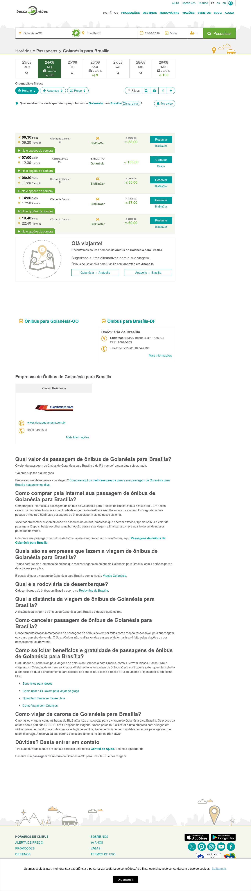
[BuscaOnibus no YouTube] (221, 846)
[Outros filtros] (171, 90)
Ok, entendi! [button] (125, 879)
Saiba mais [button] (219, 868)
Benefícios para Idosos (37, 683)
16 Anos (203, 3)
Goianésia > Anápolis (95, 272)
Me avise (166, 103)
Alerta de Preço (29, 842)
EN (224, 3)
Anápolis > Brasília (148, 272)
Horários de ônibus (32, 836)
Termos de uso (103, 854)
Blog (218, 13)
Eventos (204, 13)
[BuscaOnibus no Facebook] (231, 846)
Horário (27, 90)
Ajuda (175, 3)
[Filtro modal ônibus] (146, 90)
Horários (110, 13)
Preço (78, 90)
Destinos (150, 13)
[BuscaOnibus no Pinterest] (202, 846)
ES (218, 3)
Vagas (96, 848)
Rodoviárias (169, 13)
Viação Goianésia (114, 575)
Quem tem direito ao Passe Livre (44, 698)
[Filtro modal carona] (154, 90)
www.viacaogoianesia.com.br (46, 422)
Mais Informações (160, 355)
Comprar (161, 160)
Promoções (130, 13)
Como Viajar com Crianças (40, 705)
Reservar (161, 139)
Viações (188, 13)
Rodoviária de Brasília (93, 590)
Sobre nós (99, 836)
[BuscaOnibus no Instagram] (211, 846)
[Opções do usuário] (231, 3)
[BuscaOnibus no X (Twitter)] (192, 846)
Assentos (53, 90)
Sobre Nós (189, 3)
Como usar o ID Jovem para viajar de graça (51, 691)
